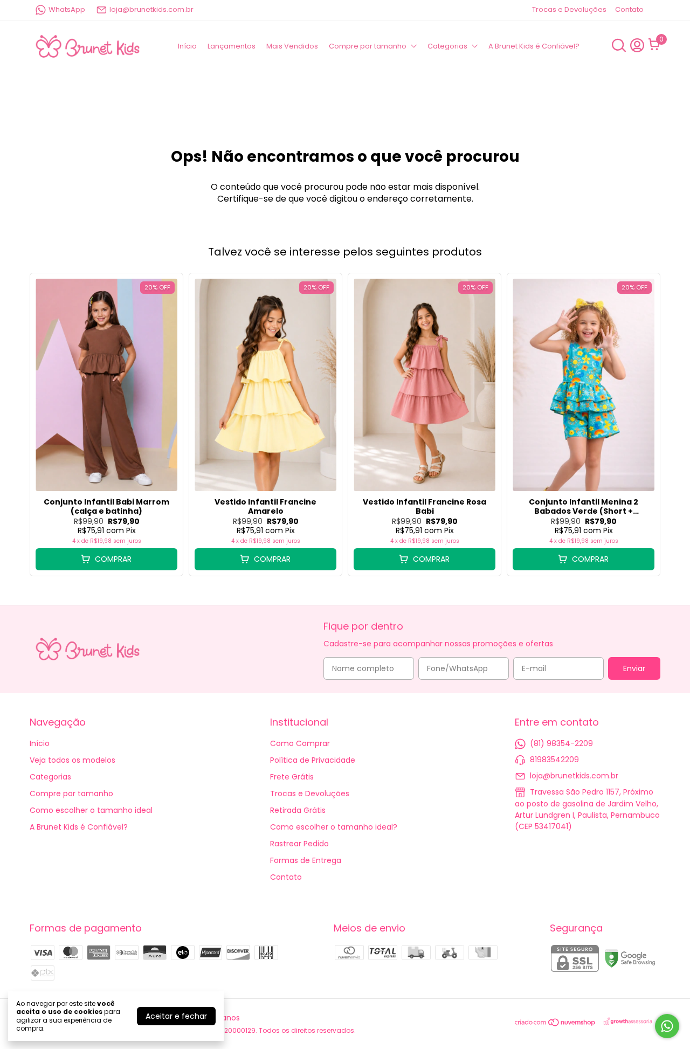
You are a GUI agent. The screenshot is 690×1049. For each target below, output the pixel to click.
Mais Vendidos (292, 46)
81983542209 (554, 759)
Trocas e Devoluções (569, 9)
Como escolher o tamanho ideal (91, 810)
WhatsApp (67, 9)
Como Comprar (300, 743)
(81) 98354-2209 (561, 743)
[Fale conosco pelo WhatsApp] (667, 1026)
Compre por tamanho (367, 46)
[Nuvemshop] (555, 1024)
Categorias (447, 46)
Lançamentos (232, 46)
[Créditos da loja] (628, 1022)
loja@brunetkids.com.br (151, 9)
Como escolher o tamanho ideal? (333, 827)
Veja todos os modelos (72, 760)
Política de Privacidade (312, 760)
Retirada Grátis (298, 810)
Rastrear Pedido (299, 843)
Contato (629, 9)
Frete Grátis (292, 776)
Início (187, 46)
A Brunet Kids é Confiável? (533, 46)
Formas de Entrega (305, 860)
